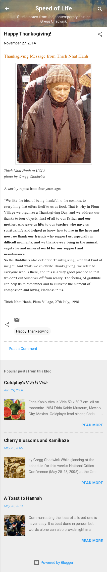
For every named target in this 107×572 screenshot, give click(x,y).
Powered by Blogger (56, 562)
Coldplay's (26, 382)
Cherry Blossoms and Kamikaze (36, 440)
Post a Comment (23, 348)
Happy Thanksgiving (32, 331)
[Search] (100, 10)
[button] (100, 35)
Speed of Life (53, 8)
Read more (92, 425)
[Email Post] (17, 321)
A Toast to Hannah (23, 498)
